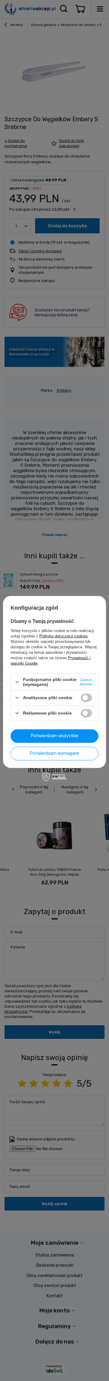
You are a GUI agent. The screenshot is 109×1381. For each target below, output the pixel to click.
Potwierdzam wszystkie (54, 735)
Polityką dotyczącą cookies (63, 636)
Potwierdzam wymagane (54, 753)
